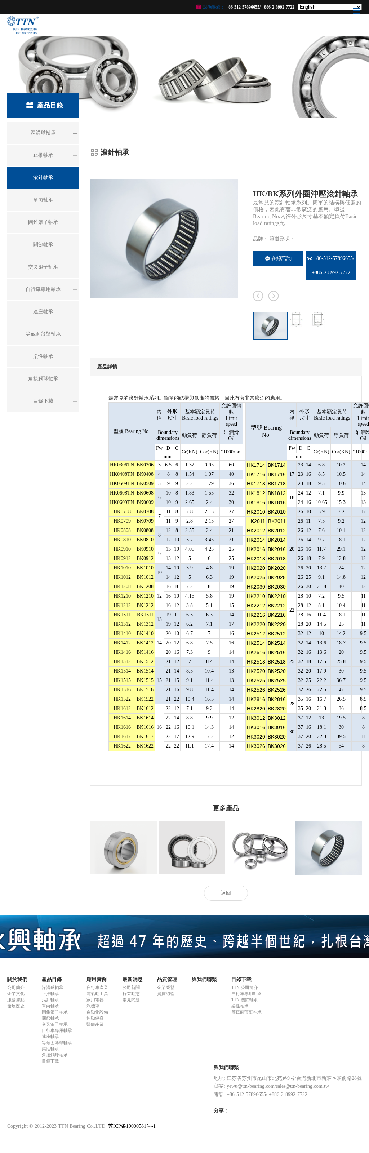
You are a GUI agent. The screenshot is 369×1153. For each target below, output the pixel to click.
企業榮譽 (165, 987)
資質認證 (165, 993)
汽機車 (92, 1005)
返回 (226, 893)
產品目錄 (52, 979)
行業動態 (131, 993)
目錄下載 (50, 1061)
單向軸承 (50, 1005)
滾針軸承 (50, 999)
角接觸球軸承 (55, 1054)
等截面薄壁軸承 (57, 1042)
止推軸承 (50, 993)
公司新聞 (131, 987)
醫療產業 (95, 1024)
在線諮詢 (281, 258)
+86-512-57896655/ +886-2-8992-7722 (333, 265)
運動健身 (95, 1018)
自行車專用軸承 (57, 1030)
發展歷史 (16, 1005)
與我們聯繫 (204, 979)
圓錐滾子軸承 (55, 1012)
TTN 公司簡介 (244, 987)
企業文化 (16, 993)
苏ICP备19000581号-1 (132, 1126)
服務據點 (16, 999)
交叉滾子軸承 (55, 1024)
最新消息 (133, 979)
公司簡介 (16, 987)
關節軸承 (50, 1018)
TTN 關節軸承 (244, 999)
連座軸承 (50, 1036)
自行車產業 (97, 987)
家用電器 (95, 999)
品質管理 (167, 979)
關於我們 (17, 979)
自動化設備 (97, 1012)
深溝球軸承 (52, 987)
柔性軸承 (50, 1048)
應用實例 (96, 979)
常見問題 (131, 999)
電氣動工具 (97, 993)
